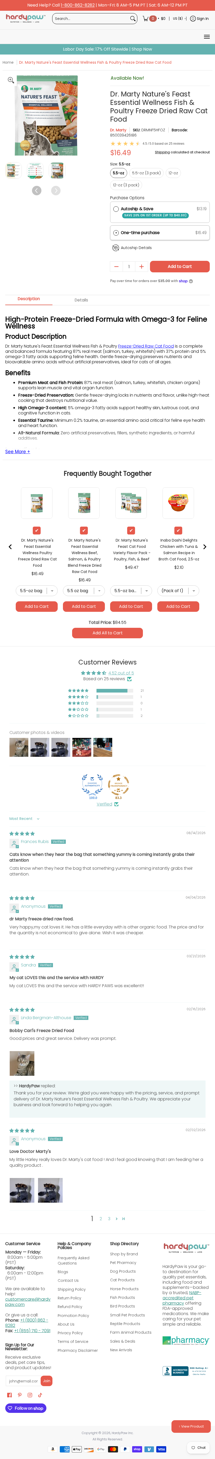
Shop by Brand (124, 1254)
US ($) (178, 18)
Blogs (63, 1271)
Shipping (162, 152)
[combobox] (90, 18)
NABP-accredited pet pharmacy (182, 1298)
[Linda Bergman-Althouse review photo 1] (22, 1063)
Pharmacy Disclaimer (78, 1350)
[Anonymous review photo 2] (50, 1190)
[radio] (116, 209)
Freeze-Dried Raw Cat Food (146, 346)
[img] (22, 834)
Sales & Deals (122, 1341)
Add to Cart (180, 266)
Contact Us (68, 1280)
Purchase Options (127, 198)
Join (46, 1381)
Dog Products (123, 1271)
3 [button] (109, 1219)
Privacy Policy (70, 1333)
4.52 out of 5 (121, 673)
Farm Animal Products (131, 1332)
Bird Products (122, 1306)
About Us (66, 1324)
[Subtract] (116, 266)
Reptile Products (125, 1323)
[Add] (141, 266)
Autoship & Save (154, 211)
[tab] (28, 300)
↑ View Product (191, 1426)
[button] (160, 232)
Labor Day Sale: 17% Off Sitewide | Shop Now (107, 49)
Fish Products (122, 1297)
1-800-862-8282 (78, 5)
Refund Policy (70, 1306)
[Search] (133, 18)
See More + (17, 452)
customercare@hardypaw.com (28, 1301)
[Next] (83, 115)
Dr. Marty (118, 130)
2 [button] (101, 1219)
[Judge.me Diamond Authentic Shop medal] (92, 784)
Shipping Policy (72, 1289)
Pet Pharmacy (123, 1262)
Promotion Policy (73, 1315)
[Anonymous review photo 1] (22, 1190)
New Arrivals (121, 1350)
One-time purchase (140, 232)
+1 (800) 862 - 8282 (26, 1322)
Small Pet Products (127, 1315)
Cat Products (122, 1280)
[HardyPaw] (25, 18)
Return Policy (69, 1298)
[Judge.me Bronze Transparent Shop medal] (118, 784)
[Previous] (10, 115)
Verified (104, 804)
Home (8, 62)
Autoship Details (136, 247)
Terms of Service (73, 1341)
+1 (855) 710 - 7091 (32, 1331)
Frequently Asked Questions (73, 1260)
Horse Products (124, 1289)
